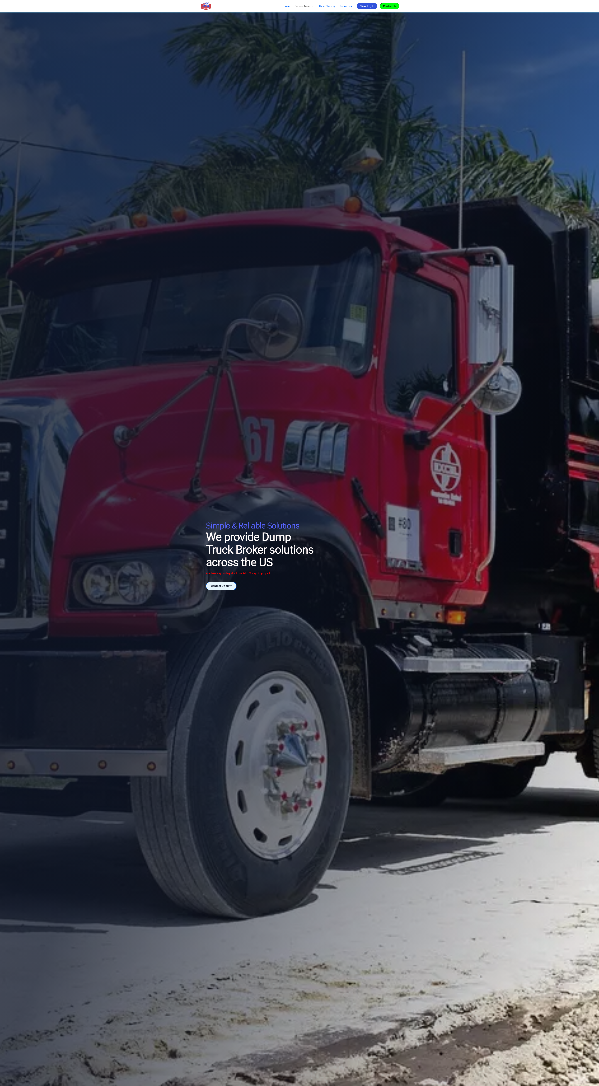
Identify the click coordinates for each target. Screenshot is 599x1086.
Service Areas (302, 6)
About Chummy (327, 6)
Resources (346, 6)
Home (287, 6)
